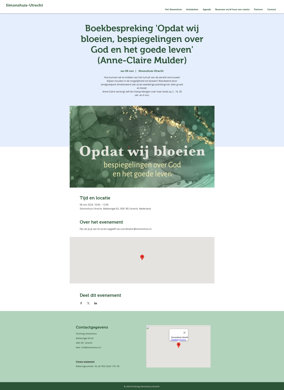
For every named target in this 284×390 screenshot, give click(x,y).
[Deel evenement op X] (88, 303)
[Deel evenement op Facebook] (81, 303)
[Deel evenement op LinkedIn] (95, 303)
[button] (232, 9)
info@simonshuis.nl (91, 347)
